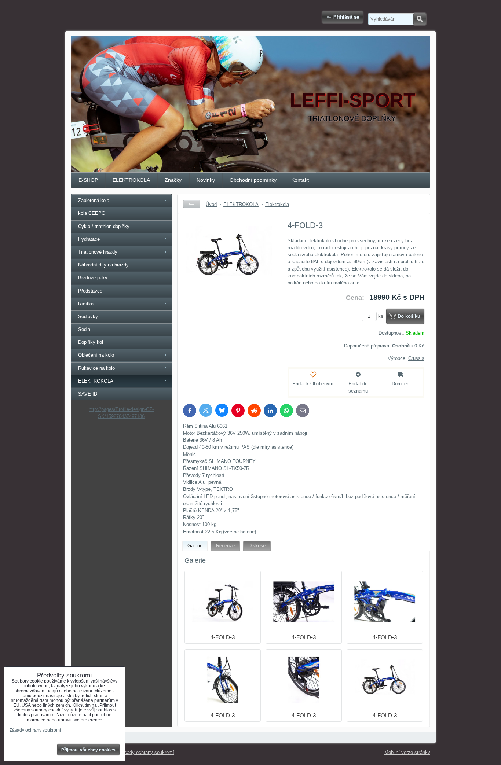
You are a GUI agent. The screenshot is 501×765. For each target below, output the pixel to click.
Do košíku (409, 316)
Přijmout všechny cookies (88, 750)
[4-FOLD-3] (229, 275)
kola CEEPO (91, 213)
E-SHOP (88, 180)
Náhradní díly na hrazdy (103, 265)
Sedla (84, 329)
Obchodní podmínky (253, 180)
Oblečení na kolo (96, 355)
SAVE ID (87, 394)
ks (381, 316)
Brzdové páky (92, 277)
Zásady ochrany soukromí (146, 752)
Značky (173, 180)
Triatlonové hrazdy (97, 252)
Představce (90, 291)
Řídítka (86, 303)
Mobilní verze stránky (407, 752)
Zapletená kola (93, 200)
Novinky (206, 180)
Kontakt (300, 180)
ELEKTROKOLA (131, 180)
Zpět (191, 204)
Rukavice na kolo (96, 368)
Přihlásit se (346, 17)
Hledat (419, 19)
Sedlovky (88, 316)
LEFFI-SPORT (352, 100)
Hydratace (89, 239)
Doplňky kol (90, 342)
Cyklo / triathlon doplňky (103, 226)
